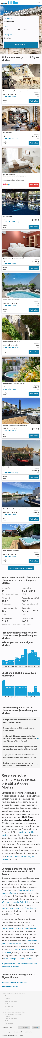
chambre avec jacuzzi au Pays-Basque (19, 908)
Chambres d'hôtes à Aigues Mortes (14, 982)
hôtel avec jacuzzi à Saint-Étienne (17, 902)
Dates (6, 26)
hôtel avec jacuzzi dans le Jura (18, 958)
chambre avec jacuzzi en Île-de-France (19, 928)
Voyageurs (8, 35)
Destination (8, 18)
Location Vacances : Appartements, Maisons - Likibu (9, 2)
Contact (21, 1035)
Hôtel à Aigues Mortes (10, 986)
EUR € (35, 1027)
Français (24, 1027)
